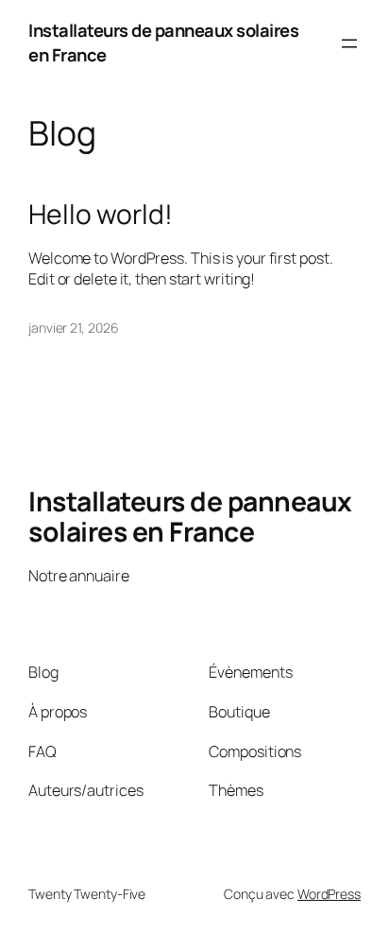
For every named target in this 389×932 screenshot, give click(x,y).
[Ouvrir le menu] (349, 43)
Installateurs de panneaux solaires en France (163, 42)
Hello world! (100, 214)
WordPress (329, 894)
